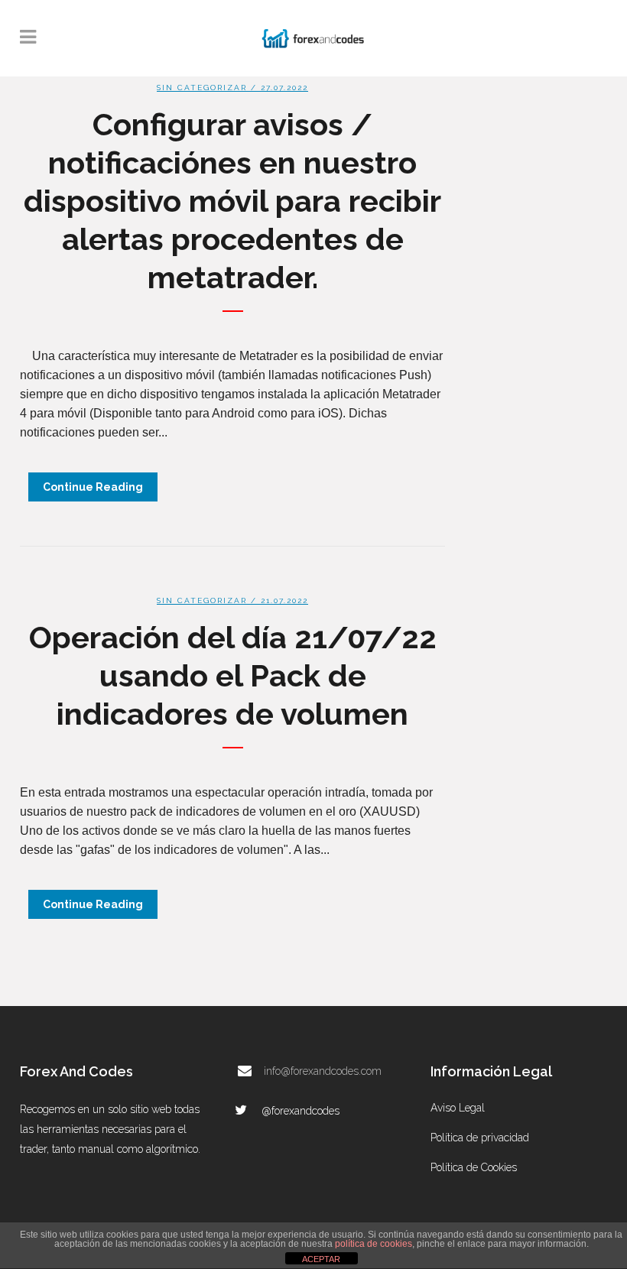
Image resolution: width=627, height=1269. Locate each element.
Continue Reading (93, 487)
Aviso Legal (457, 1108)
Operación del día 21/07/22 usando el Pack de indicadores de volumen (233, 675)
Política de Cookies (473, 1167)
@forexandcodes (300, 1111)
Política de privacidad (479, 1137)
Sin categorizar (202, 87)
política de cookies (373, 1243)
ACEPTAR (321, 1259)
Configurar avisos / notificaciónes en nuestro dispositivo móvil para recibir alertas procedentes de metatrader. (232, 200)
